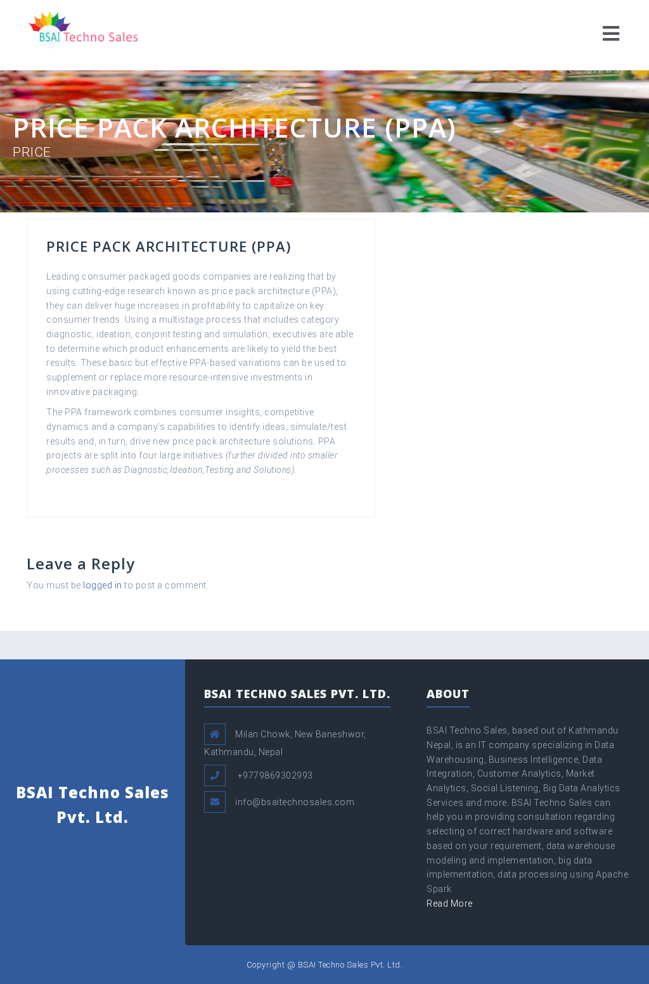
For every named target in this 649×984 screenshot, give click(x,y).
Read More (450, 903)
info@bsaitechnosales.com (294, 802)
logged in (102, 585)
